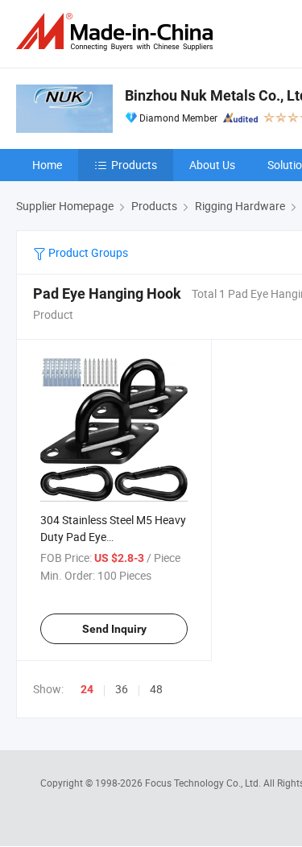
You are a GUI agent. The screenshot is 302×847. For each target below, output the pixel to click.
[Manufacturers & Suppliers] (117, 32)
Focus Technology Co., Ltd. (204, 782)
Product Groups (87, 252)
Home (47, 164)
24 (87, 689)
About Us (212, 164)
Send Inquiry (114, 628)
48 (156, 688)
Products (134, 164)
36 (121, 688)
